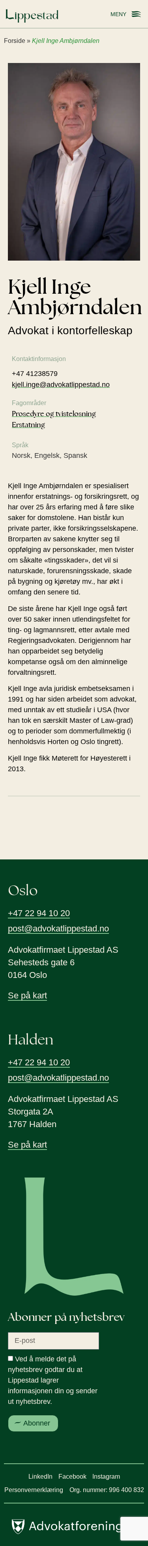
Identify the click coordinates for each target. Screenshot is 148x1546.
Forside (14, 40)
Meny (118, 14)
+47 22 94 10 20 (39, 913)
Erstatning (28, 424)
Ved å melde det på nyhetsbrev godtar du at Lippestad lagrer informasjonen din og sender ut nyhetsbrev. (52, 1380)
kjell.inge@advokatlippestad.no (61, 385)
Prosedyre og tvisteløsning (54, 413)
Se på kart (27, 995)
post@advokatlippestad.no (58, 928)
